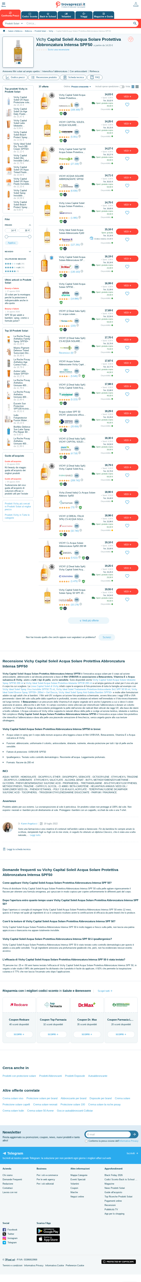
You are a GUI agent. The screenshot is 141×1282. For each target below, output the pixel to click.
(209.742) (75, 480)
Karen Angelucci (29, 823)
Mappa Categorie (78, 1175)
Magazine (109, 1183)
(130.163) (75, 272)
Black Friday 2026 (114, 1175)
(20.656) (75, 426)
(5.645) (74, 376)
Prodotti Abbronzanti (50, 1075)
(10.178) (75, 604)
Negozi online (77, 1196)
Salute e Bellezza (15, 31)
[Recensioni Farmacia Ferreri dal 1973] (64, 558)
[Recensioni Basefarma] (64, 531)
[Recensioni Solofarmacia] (64, 218)
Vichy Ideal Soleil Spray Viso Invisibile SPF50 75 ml (29, 689)
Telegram (12, 1242)
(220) (73, 325)
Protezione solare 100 (73, 1104)
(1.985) (74, 218)
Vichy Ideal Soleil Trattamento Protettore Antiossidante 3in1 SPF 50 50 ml (93, 689)
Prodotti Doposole (75, 1075)
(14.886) (75, 298)
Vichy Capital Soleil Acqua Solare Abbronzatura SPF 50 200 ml (72, 259)
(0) (72, 353)
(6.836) (74, 190)
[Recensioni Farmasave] (64, 481)
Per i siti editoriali (45, 1183)
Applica (11, 243)
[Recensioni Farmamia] (64, 605)
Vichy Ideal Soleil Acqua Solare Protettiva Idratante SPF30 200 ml (59, 683)
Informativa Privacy (128, 1141)
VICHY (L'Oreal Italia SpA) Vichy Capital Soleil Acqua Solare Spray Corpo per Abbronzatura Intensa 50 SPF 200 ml (72, 467)
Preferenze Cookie (75, 1265)
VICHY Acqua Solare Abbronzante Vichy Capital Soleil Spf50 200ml (72, 363)
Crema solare (122, 1098)
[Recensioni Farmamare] (64, 508)
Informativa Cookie (54, 1265)
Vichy (51, 31)
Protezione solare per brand (41, 1098)
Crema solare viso (13, 1098)
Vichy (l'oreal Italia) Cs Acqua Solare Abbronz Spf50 (77, 494)
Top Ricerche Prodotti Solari (118, 1196)
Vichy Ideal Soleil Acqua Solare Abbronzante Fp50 (71, 231)
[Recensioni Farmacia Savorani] (64, 400)
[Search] (135, 23)
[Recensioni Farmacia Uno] (64, 110)
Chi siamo (8, 1175)
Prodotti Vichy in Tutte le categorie (17, 516)
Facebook (12, 1229)
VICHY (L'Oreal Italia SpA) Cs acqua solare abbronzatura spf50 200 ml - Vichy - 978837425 (72, 313)
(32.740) (75, 531)
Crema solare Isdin (13, 1110)
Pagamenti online (113, 1201)
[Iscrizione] (135, 1134)
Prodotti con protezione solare (19, 1075)
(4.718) (74, 453)
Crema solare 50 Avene (40, 1110)
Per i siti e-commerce (47, 1175)
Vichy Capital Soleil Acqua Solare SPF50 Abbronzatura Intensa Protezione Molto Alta (72, 286)
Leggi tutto (35, 835)
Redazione (8, 1183)
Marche (74, 1192)
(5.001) (74, 137)
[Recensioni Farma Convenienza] (64, 191)
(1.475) (74, 581)
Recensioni (110, 1205)
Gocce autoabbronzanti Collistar (75, 1110)
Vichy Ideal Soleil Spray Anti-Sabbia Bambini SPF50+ (85, 692)
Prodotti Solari (40, 31)
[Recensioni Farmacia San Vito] (64, 427)
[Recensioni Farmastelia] (64, 326)
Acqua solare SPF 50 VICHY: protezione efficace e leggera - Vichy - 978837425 (72, 413)
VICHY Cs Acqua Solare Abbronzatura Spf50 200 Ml (72, 544)
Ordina (67, 86)
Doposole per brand (101, 1098)
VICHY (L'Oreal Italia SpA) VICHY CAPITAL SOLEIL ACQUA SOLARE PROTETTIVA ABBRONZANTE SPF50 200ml (72, 440)
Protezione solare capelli (16, 1104)
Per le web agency (46, 1179)
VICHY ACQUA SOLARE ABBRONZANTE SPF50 (71, 177)
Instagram (12, 1238)
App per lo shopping (114, 1213)
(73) (72, 507)
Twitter (10, 1234)
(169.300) (75, 109)
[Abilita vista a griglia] (137, 86)
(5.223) (74, 399)
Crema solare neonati (45, 1104)
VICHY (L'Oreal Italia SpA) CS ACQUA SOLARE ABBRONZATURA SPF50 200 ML (72, 340)
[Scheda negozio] (66, 104)
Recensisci (64, 353)
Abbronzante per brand (73, 1098)
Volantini (74, 1183)
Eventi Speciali (77, 1179)
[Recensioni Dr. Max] (64, 272)
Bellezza (28, 31)
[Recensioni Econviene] (64, 137)
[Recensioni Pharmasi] (64, 164)
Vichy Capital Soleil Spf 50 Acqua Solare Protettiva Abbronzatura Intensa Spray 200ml (72, 151)
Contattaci (8, 1188)
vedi (126, 96)
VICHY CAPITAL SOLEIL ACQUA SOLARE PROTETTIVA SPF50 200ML (71, 124)
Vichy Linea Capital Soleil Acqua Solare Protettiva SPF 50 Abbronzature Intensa (71, 205)
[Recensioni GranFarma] (64, 376)
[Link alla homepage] (4, 31)
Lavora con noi (10, 1192)
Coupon (74, 1188)
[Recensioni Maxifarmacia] (64, 454)
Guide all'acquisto (113, 1192)
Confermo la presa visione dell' (113, 1141)
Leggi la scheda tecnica (18, 849)
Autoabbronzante (97, 1075)
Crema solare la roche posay (104, 1104)
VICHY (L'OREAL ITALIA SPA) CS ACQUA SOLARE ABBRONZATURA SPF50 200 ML (72, 518)
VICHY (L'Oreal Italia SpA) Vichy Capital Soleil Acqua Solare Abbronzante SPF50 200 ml (72, 386)
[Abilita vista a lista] (133, 86)
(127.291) (75, 244)
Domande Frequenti (12, 1179)
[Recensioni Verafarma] (64, 581)
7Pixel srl (10, 1259)
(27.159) (75, 164)
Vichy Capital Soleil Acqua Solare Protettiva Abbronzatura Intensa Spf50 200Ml (72, 97)
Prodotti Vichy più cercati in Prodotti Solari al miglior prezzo (18, 506)
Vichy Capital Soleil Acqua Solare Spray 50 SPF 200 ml (72, 592)
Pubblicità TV (111, 1209)
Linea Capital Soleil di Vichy (45, 686)
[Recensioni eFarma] (64, 299)
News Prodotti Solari (115, 1188)
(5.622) (74, 557)
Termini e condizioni (12, 1265)
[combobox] (13, 23)
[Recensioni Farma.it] (64, 245)
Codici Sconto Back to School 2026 (122, 1179)
